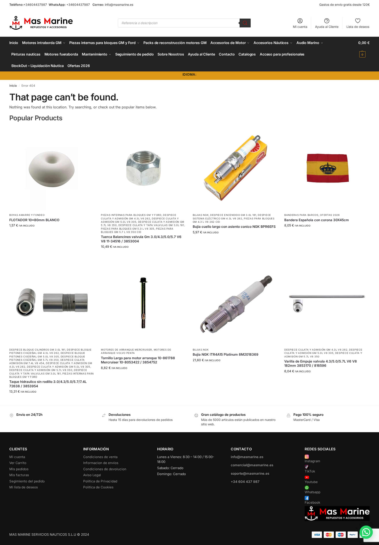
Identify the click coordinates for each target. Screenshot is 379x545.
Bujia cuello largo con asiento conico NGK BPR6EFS (234, 227)
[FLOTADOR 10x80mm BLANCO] (51, 168)
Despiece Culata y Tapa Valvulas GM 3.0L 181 (151, 225)
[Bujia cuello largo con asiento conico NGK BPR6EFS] (235, 168)
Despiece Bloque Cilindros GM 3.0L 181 (37, 349)
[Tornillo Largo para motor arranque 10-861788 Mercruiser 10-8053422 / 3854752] (143, 302)
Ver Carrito (17, 463)
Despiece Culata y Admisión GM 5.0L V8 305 (58, 366)
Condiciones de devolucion (104, 469)
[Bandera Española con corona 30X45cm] (326, 168)
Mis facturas (19, 475)
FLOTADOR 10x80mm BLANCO (34, 220)
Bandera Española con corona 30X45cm (316, 220)
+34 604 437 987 (245, 482)
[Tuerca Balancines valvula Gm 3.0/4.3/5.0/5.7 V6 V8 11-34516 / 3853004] (143, 168)
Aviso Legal (92, 475)
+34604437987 (35, 4)
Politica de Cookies (98, 487)
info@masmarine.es (119, 4)
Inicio (13, 85)
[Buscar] (245, 23)
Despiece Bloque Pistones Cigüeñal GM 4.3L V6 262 (50, 351)
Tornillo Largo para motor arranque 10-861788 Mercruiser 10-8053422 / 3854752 (138, 360)
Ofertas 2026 (330, 215)
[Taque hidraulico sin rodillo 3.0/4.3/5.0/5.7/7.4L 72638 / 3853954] (51, 302)
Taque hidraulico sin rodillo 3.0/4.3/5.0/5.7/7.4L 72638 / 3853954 (48, 384)
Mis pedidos (19, 469)
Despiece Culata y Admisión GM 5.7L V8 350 (40, 370)
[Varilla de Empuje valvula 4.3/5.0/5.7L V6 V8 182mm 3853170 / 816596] (326, 302)
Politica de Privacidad (100, 481)
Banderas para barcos (301, 215)
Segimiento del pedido (27, 481)
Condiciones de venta (100, 457)
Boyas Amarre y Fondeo (27, 215)
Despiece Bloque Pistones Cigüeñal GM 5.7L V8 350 (47, 358)
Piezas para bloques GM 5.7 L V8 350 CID (137, 230)
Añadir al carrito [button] (51, 234)
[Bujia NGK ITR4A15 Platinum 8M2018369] (235, 302)
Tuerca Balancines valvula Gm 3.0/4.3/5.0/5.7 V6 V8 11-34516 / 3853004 (141, 239)
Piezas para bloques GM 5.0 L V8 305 (127, 228)
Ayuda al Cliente (327, 27)
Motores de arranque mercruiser (126, 349)
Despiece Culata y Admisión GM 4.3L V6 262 (316, 349)
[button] (364, 48)
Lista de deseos (357, 27)
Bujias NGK (201, 215)
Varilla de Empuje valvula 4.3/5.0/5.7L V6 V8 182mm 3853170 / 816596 (320, 363)
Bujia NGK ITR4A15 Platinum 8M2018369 (225, 354)
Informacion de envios (100, 463)
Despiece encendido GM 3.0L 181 (233, 215)
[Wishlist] (87, 132)
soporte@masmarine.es (250, 473)
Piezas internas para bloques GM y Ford (131, 215)
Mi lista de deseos (23, 487)
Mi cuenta (300, 27)
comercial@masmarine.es (252, 465)
